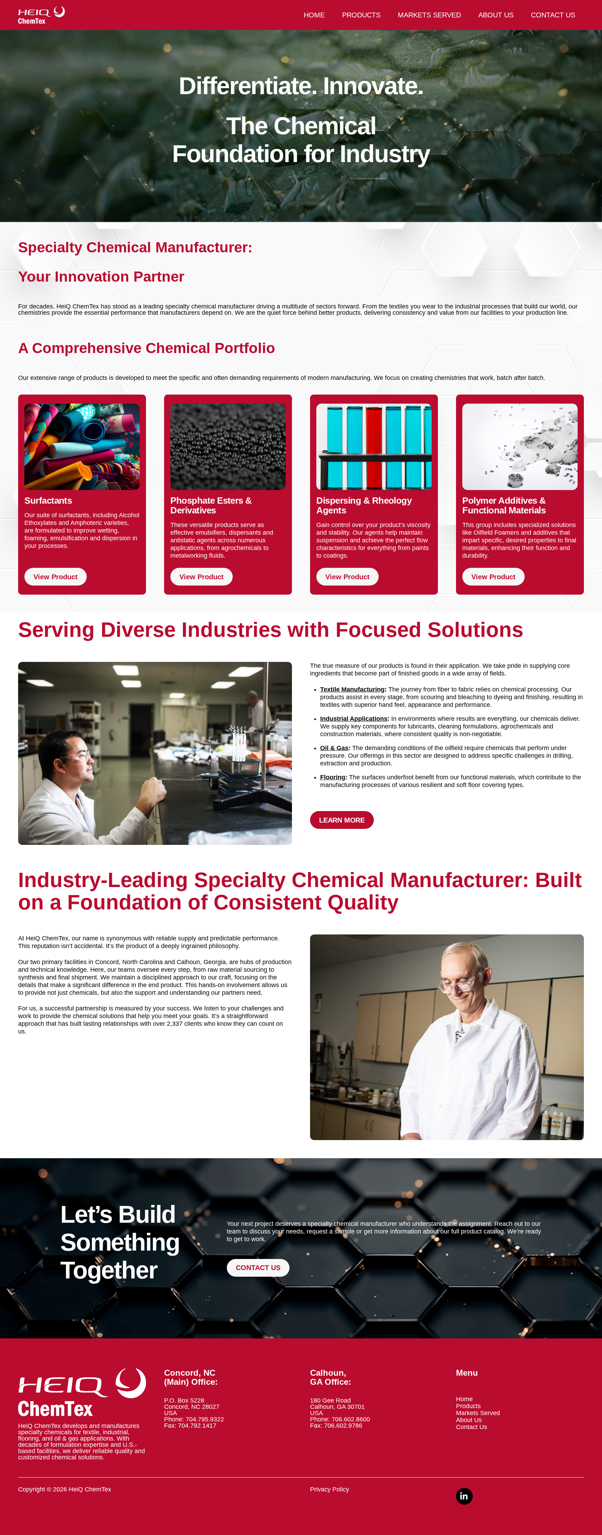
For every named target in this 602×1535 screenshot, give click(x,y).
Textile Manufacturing (352, 689)
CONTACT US (258, 1267)
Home (314, 15)
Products (361, 15)
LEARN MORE (342, 820)
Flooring (332, 777)
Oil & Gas (334, 747)
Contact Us (553, 15)
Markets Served (429, 15)
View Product (55, 576)
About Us (496, 15)
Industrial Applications (353, 718)
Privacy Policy (329, 1489)
